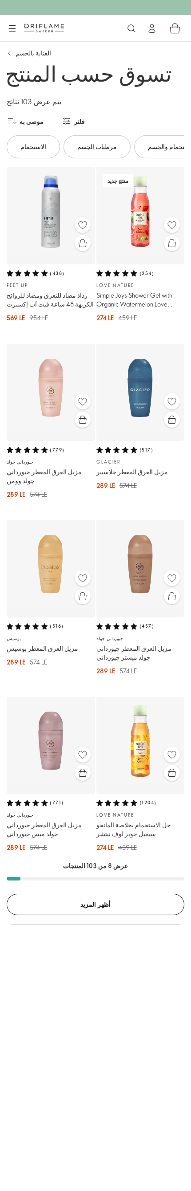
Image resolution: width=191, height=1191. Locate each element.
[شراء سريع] (83, 243)
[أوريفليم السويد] (44, 28)
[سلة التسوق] (175, 28)
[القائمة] (12, 29)
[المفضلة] (83, 225)
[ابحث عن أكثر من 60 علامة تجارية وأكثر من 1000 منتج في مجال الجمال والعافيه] (131, 28)
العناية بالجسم (33, 53)
